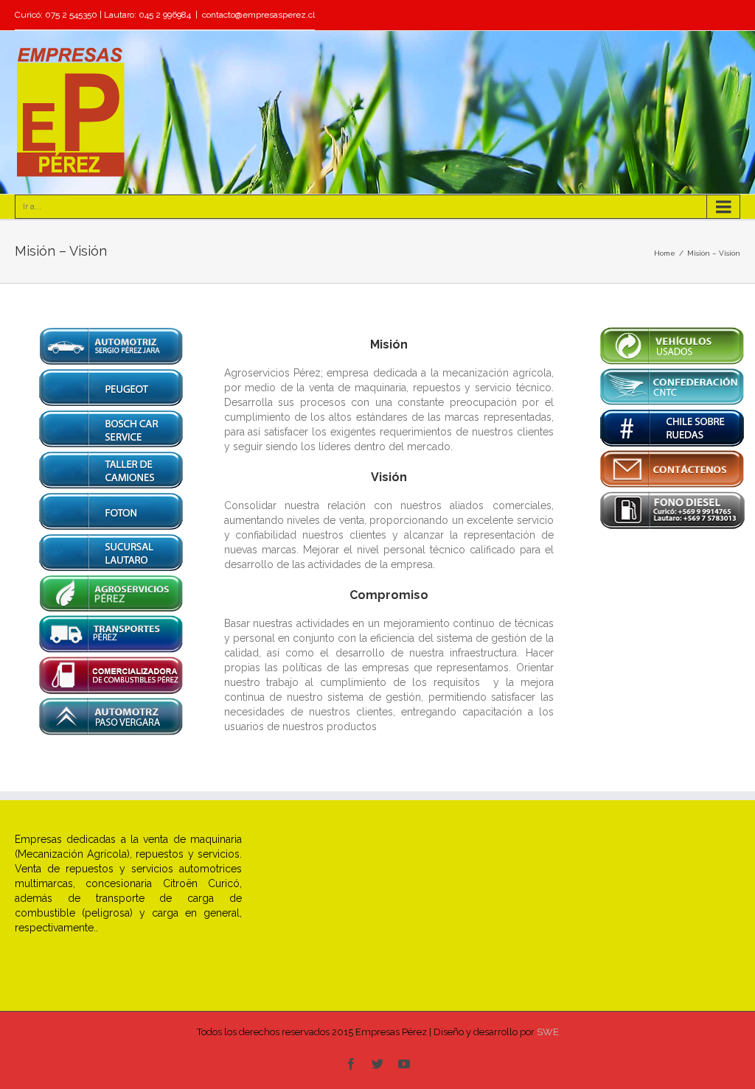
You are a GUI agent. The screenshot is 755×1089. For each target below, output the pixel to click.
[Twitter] (377, 1064)
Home (664, 253)
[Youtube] (404, 1064)
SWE (548, 1031)
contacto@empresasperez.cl (258, 15)
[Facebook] (351, 1064)
